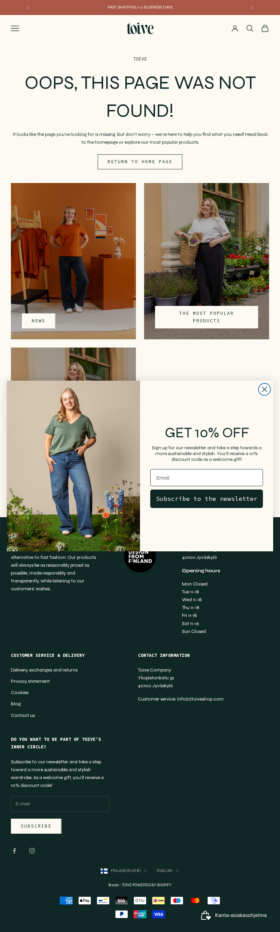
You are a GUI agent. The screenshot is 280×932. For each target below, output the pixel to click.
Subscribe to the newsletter (206, 499)
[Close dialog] (264, 389)
